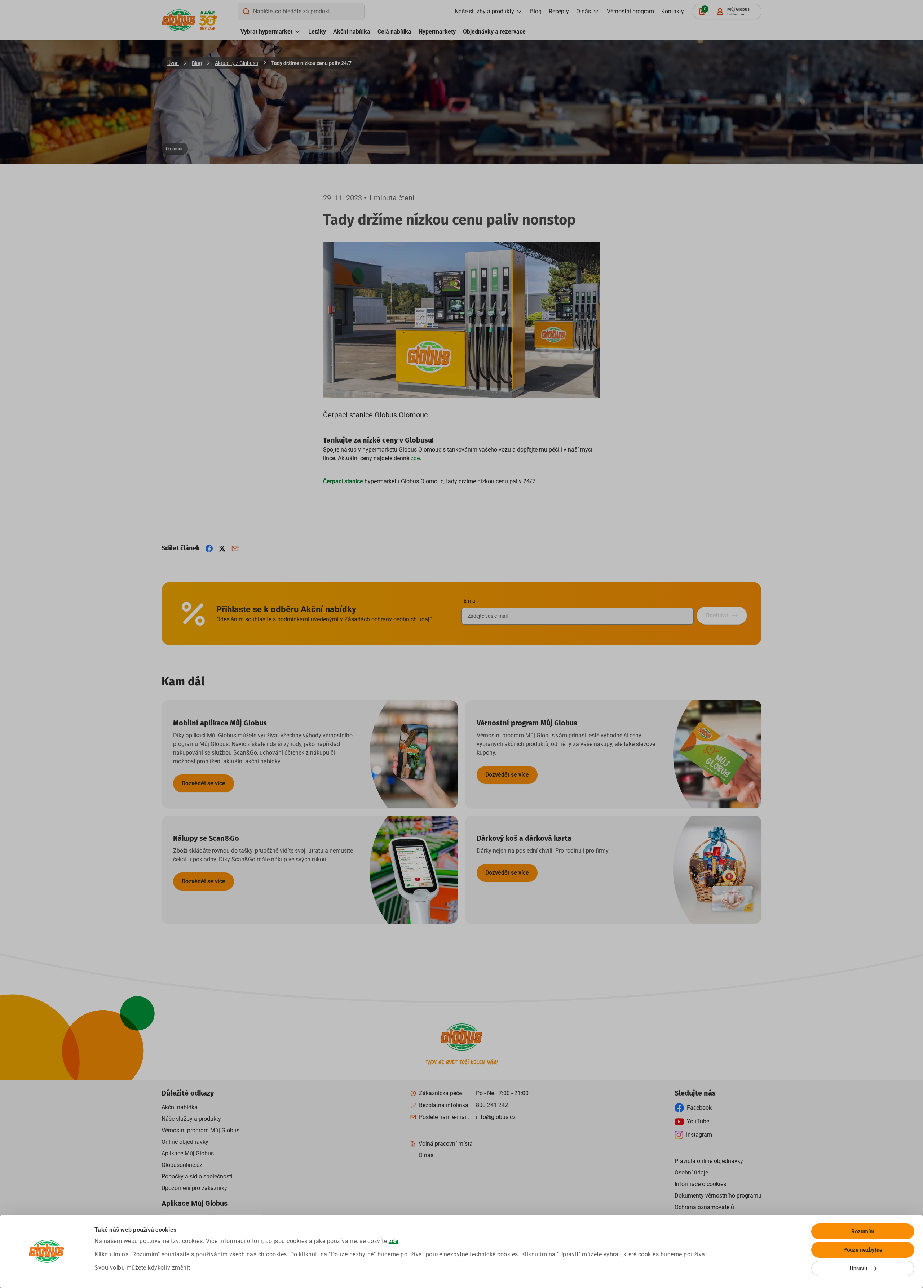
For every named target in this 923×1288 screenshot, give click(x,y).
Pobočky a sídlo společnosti (197, 1176)
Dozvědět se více (203, 783)
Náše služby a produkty (191, 1118)
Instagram (699, 1134)
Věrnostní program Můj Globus (200, 1130)
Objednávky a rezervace (494, 31)
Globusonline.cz (182, 1165)
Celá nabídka (394, 31)
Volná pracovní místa (446, 1143)
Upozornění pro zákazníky (194, 1188)
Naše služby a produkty (484, 11)
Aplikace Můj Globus (188, 1153)
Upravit (859, 1268)
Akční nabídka (351, 31)
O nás (583, 11)
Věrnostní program (630, 11)
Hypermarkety (437, 31)
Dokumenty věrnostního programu (718, 1195)
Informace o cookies (700, 1184)
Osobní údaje (691, 1172)
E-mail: (471, 601)
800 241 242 (492, 1105)
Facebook (699, 1107)
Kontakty (672, 11)
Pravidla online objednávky (709, 1161)
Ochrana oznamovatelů (704, 1207)
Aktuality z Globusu (236, 63)
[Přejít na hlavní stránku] (179, 20)
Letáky (317, 31)
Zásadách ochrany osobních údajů (388, 619)
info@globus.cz (496, 1117)
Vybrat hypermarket (266, 31)
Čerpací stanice (343, 481)
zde (394, 1241)
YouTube (698, 1121)
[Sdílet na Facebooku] (209, 548)
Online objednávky (185, 1141)
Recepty (559, 11)
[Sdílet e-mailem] (235, 548)
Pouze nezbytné (862, 1250)
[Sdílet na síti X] (222, 548)
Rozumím (863, 1231)
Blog (536, 11)
